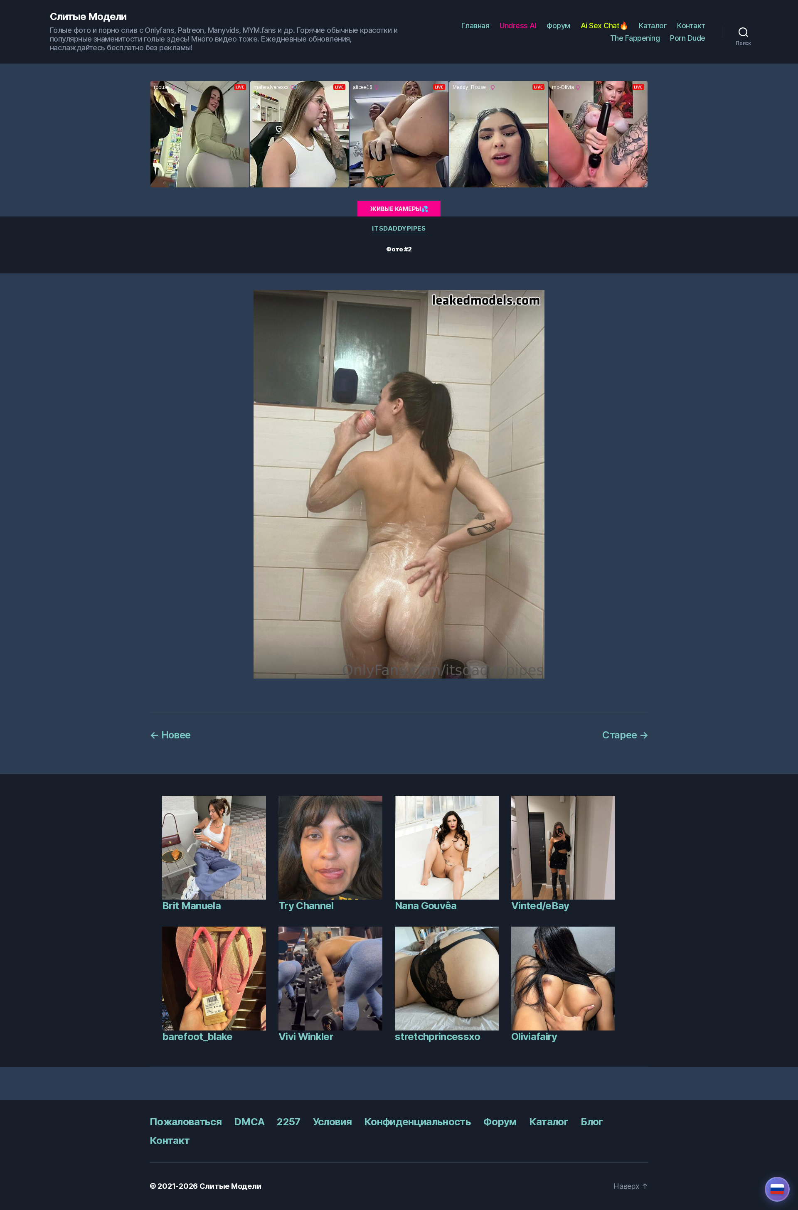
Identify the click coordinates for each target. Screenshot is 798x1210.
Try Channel (306, 906)
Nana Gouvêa (426, 906)
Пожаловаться (186, 1122)
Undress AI (518, 25)
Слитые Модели (88, 17)
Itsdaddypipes (399, 228)
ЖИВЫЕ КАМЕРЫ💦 (399, 208)
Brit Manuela (191, 906)
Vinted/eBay (540, 906)
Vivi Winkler (305, 1036)
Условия (332, 1122)
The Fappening (635, 38)
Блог (592, 1122)
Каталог (653, 25)
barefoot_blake (197, 1036)
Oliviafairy (534, 1036)
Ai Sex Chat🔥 (604, 25)
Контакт (691, 25)
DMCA (249, 1122)
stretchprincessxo (437, 1036)
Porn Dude (687, 38)
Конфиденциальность (417, 1122)
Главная (475, 25)
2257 (288, 1122)
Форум (558, 25)
